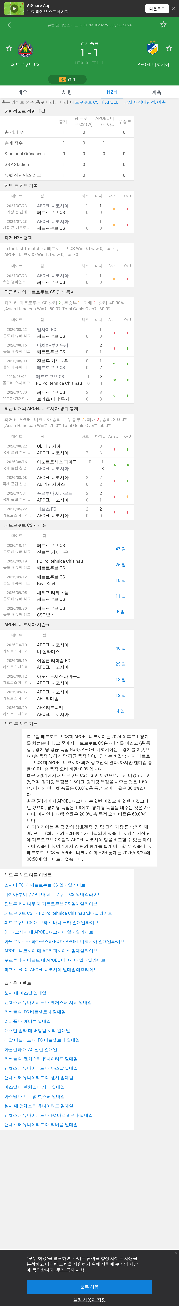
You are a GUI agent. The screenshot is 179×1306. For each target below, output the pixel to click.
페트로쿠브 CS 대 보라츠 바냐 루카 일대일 (44, 922)
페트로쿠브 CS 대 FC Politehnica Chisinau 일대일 (51, 913)
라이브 (78, 885)
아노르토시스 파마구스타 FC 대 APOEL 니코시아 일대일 (57, 941)
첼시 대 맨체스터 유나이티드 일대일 (38, 1106)
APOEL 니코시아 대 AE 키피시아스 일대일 (44, 950)
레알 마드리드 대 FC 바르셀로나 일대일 (42, 1040)
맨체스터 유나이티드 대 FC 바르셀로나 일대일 (48, 1115)
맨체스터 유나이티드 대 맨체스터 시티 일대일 (48, 1002)
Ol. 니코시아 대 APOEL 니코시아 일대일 (42, 932)
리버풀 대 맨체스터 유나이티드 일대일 (41, 1058)
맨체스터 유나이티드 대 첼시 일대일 (38, 1077)
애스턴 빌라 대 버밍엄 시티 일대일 (37, 1030)
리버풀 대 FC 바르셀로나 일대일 (35, 1012)
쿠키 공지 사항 (70, 1269)
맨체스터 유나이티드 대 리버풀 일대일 (41, 1124)
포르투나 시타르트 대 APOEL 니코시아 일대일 (48, 960)
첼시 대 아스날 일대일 (25, 993)
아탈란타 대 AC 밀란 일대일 (30, 1049)
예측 (80, 969)
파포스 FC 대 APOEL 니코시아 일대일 (40, 969)
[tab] (22, 91)
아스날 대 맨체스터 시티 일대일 (34, 1087)
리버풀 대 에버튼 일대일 (27, 1021)
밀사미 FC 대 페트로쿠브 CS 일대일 (38, 885)
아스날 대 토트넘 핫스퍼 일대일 (34, 1096)
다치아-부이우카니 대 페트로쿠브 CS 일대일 (46, 894)
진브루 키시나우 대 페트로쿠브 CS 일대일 (44, 904)
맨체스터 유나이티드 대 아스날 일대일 (41, 1068)
